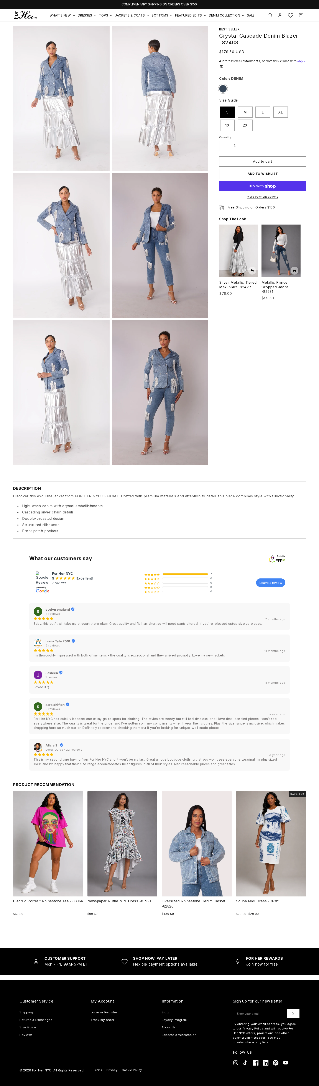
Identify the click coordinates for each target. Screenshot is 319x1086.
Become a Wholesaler (179, 1035)
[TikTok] (245, 1064)
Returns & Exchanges (36, 1020)
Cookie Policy (132, 1070)
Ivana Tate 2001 (58, 641)
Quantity (225, 137)
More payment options (262, 196)
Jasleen (52, 673)
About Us (169, 1027)
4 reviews (53, 613)
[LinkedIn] (265, 1064)
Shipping (26, 1012)
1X (227, 125)
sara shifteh (55, 704)
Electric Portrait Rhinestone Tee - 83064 (48, 901)
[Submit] (293, 1013)
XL (280, 112)
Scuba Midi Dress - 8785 (257, 901)
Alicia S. (52, 745)
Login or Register (104, 1012)
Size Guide (228, 100)
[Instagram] (235, 1064)
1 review (52, 677)
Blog (165, 1012)
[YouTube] (285, 1064)
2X (245, 125)
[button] (63, 15)
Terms (97, 1070)
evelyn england (58, 609)
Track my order (103, 1020)
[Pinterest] (275, 1064)
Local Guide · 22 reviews (64, 749)
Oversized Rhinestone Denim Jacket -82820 (193, 903)
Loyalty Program (174, 1020)
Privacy (112, 1070)
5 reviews (53, 645)
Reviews (26, 1035)
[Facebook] (255, 1064)
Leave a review (270, 583)
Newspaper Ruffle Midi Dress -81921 (119, 901)
